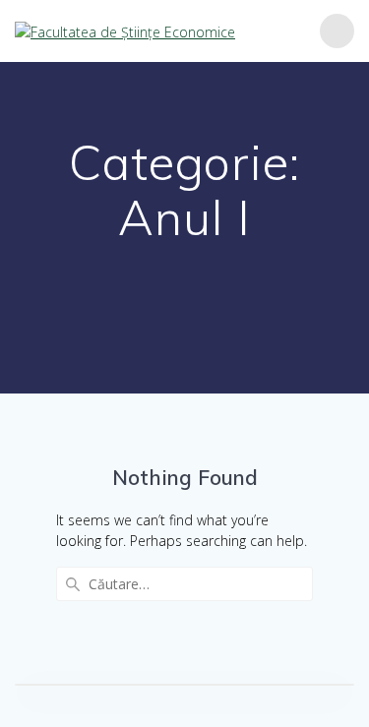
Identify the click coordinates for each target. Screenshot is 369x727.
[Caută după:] (184, 584)
